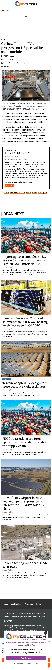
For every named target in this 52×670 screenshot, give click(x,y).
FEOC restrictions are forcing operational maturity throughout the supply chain (25, 442)
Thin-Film (28, 63)
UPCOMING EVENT (11, 150)
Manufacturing (8, 63)
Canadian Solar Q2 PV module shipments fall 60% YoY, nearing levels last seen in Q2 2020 (25, 321)
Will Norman (9, 56)
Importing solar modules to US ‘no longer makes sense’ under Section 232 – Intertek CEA (24, 260)
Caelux (6, 193)
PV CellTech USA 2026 (17, 153)
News (3, 39)
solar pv (28, 193)
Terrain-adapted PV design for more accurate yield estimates (24, 384)
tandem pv (41, 193)
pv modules (21, 193)
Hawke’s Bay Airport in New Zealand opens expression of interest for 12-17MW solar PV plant (23, 503)
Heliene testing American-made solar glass (25, 564)
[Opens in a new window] (8, 620)
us (46, 193)
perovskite (13, 193)
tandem (34, 193)
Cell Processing (19, 63)
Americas (6, 66)
